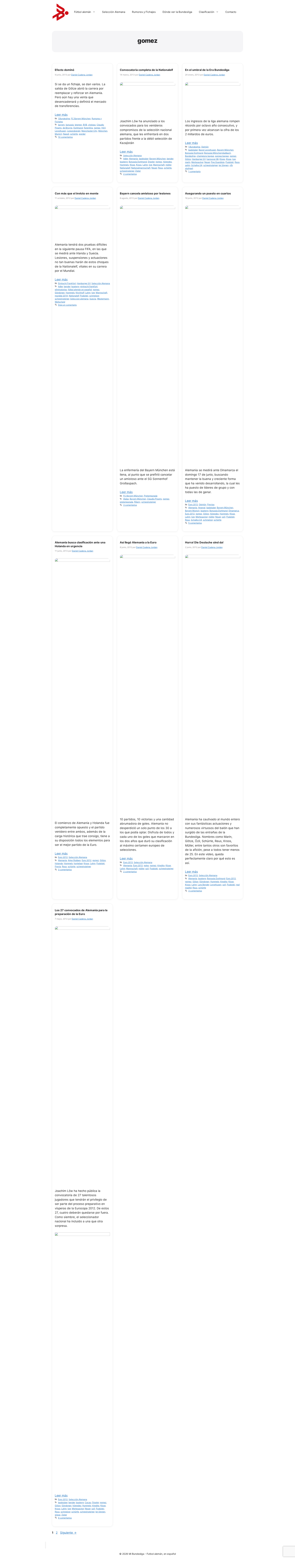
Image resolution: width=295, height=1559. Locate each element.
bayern (61, 124)
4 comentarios (65, 1518)
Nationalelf (125, 168)
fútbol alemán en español (80, 289)
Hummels (124, 164)
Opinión (205, 146)
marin (187, 162)
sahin (187, 165)
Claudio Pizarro (154, 499)
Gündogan (60, 292)
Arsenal (201, 507)
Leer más (61, 114)
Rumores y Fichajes (144, 12)
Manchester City (89, 131)
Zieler (138, 171)
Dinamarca (234, 510)
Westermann (103, 298)
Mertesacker (197, 162)
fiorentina (88, 127)
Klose (132, 164)
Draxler (151, 161)
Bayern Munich (192, 510)
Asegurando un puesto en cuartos (208, 193)
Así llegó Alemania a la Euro (138, 542)
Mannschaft (159, 164)
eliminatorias (61, 289)
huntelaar (78, 863)
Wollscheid (60, 302)
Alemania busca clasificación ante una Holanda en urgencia (80, 544)
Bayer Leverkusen (207, 150)
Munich (58, 134)
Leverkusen (60, 131)
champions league (205, 156)
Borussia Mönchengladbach (217, 153)
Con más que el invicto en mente (77, 193)
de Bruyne (67, 127)
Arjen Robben (74, 860)
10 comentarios (65, 137)
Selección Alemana (113, 12)
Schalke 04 (196, 165)
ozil (223, 517)
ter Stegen (224, 165)
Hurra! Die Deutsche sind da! (204, 542)
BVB (85, 124)
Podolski (230, 162)
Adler (125, 158)
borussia (70, 124)
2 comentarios (130, 174)
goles (146, 865)
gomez (97, 127)
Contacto (230, 12)
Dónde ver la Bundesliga (177, 12)
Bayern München (157, 158)
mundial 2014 (61, 295)
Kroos (139, 164)
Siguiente (68, 1532)
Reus (160, 168)
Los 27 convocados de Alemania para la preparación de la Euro (81, 912)
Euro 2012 (193, 504)
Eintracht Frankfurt (67, 283)
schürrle (74, 134)
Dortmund (78, 127)
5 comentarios (195, 523)
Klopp (222, 159)
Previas (210, 504)
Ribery (137, 502)
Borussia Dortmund (138, 161)
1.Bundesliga (64, 118)
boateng (124, 161)
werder (82, 134)
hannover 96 (213, 159)
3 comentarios (130, 505)
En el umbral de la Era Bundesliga (207, 70)
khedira (161, 865)
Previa (58, 866)
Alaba (126, 499)
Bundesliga (190, 156)
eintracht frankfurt (88, 286)
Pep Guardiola (217, 162)
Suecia (92, 298)
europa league (222, 156)
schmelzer (94, 295)
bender (170, 158)
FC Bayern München (81, 118)
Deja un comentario (67, 305)
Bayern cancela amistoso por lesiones (145, 193)
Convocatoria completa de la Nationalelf (146, 70)
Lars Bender (203, 884)
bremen (78, 124)
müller (168, 164)
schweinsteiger (127, 171)
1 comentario (194, 171)
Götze (188, 159)
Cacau (88, 1502)
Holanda (59, 863)
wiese (57, 1514)
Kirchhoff (80, 292)
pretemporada (126, 502)
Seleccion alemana (79, 298)
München (102, 131)
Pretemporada (150, 495)
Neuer (154, 168)
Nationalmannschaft (140, 168)
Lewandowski (73, 131)
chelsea (92, 124)
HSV (103, 127)
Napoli (66, 134)
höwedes (167, 161)
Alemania (133, 158)
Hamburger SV (199, 159)
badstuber (143, 158)
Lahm (145, 164)
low (150, 164)
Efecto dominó (64, 70)
